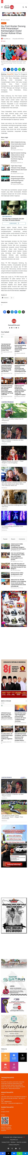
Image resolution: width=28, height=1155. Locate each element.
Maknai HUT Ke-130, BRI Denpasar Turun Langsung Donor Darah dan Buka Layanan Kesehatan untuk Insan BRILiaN (18, 583)
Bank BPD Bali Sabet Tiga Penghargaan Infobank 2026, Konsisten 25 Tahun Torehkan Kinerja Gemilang (20, 717)
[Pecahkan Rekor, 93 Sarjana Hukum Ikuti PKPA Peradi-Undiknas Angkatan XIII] (7, 729)
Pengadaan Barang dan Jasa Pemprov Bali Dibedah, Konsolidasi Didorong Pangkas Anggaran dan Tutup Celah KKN (7, 390)
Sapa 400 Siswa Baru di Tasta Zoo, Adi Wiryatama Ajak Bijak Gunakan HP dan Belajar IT (18, 566)
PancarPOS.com (6, 38)
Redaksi (3, 1114)
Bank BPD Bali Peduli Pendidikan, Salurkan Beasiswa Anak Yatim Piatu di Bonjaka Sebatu (21, 737)
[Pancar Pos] (9, 7)
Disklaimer (3, 1130)
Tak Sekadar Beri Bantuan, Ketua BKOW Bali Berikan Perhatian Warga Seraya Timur (6, 347)
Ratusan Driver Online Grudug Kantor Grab (17, 573)
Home (3, 19)
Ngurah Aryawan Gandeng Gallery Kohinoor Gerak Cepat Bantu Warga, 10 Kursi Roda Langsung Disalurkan (18, 157)
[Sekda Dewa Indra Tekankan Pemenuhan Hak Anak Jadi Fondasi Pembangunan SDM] (21, 360)
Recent (13, 539)
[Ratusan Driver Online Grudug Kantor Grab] (5, 575)
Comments (22, 539)
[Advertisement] (14, 643)
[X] (14, 328)
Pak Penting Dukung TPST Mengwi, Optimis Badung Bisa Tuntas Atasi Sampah (21, 348)
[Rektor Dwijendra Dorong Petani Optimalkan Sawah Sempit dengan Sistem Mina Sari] (5, 144)
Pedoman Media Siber (6, 1125)
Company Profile (5, 1111)
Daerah (8, 19)
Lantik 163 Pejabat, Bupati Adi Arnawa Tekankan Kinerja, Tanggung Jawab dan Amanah (6, 368)
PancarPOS (10, 74)
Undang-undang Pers (6, 1128)
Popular (5, 539)
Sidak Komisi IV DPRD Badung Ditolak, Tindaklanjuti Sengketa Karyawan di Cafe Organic (18, 546)
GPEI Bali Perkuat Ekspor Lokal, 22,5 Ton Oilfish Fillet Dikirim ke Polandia (6, 715)
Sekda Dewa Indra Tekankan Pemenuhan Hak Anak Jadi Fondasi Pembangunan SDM (20, 368)
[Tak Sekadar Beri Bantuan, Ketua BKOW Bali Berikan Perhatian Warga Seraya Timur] (7, 339)
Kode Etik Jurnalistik (6, 1127)
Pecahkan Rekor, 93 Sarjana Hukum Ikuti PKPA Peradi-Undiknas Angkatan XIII (7, 737)
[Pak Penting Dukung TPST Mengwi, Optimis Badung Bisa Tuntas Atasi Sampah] (21, 340)
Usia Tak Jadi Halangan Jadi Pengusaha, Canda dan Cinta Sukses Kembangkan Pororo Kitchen (17, 556)
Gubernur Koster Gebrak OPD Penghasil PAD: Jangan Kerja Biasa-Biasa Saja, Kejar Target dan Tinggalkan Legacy (20, 390)
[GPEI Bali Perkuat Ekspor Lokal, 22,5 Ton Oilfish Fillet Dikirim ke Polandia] (7, 708)
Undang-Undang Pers (14, 1144)
